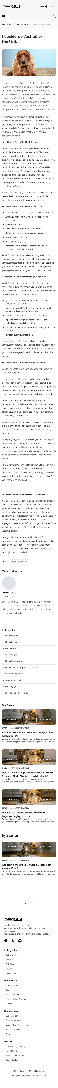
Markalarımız (11, 973)
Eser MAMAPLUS (9, 593)
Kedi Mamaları (12, 955)
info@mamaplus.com (21, 1075)
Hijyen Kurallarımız (13, 994)
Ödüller (9, 968)
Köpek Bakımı (11, 642)
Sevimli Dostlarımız (14, 673)
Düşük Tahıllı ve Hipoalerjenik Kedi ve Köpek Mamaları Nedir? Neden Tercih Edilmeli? (27, 774)
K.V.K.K (8, 1034)
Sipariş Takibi (11, 1060)
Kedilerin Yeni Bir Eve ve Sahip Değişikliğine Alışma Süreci (27, 734)
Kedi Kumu (10, 964)
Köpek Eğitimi (11, 635)
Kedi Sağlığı (10, 686)
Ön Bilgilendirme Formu (15, 1020)
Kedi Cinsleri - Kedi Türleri (16, 693)
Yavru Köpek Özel (13, 680)
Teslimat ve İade (12, 1051)
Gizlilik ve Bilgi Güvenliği (15, 1046)
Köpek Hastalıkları (21, 24)
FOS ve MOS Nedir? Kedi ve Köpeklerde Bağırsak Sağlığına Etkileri (24, 814)
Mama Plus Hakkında (14, 985)
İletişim (9, 1003)
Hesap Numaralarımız (15, 1055)
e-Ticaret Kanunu (13, 1029)
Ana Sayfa (6, 24)
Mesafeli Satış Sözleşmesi (17, 1025)
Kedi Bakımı (10, 648)
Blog (7, 990)
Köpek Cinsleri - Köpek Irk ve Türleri (21, 667)
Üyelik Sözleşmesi (13, 1016)
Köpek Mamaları (12, 959)
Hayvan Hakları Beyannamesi (18, 999)
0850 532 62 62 (39, 1075)
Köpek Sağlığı (11, 654)
